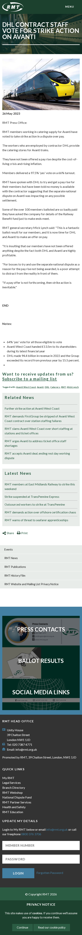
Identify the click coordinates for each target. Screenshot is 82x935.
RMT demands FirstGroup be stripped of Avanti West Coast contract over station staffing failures (40, 418)
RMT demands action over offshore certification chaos (40, 512)
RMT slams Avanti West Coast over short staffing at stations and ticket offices (39, 431)
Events (8, 549)
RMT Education (12, 812)
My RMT (8, 778)
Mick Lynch (73, 387)
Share (10, 533)
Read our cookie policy (51, 927)
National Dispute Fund (17, 797)
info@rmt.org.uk (26, 749)
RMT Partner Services (16, 802)
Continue (22, 927)
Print (24, 533)
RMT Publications (15, 566)
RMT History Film (14, 575)
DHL (47, 387)
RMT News (11, 558)
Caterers (55, 387)
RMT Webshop (12, 792)
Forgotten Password (49, 873)
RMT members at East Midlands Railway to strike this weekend (40, 486)
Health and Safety (14, 807)
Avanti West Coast (26, 387)
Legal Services (11, 782)
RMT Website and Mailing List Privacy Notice (31, 584)
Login (18, 873)
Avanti (40, 387)
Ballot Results (41, 660)
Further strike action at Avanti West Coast (32, 408)
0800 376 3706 (31, 834)
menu (69, 6)
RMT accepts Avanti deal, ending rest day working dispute (37, 456)
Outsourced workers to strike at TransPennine (35, 504)
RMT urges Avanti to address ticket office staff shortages (35, 443)
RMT (63, 387)
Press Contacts (41, 629)
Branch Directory (13, 787)
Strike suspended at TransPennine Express (32, 496)
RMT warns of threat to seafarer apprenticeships (36, 520)
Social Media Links (41, 692)
